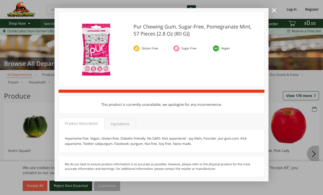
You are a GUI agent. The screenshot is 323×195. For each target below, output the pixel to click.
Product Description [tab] (81, 123)
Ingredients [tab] (120, 124)
